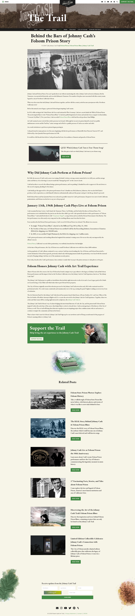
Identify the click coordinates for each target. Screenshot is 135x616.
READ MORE (65, 156)
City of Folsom (82, 29)
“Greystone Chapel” (58, 216)
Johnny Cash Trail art (74, 300)
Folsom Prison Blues (76, 46)
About (48, 29)
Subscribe (67, 597)
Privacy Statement (70, 613)
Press (65, 29)
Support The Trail (95, 29)
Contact (79, 613)
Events (42, 29)
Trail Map (72, 29)
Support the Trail (127, 1)
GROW (85, 613)
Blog (60, 29)
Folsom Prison (64, 46)
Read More (75, 410)
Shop (35, 29)
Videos (54, 29)
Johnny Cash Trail (88, 46)
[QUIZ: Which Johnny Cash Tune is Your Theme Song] (44, 154)
